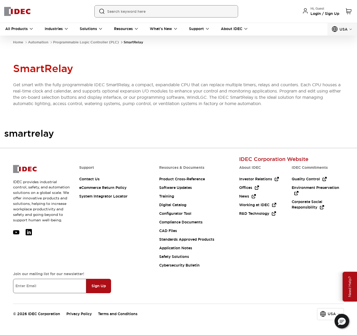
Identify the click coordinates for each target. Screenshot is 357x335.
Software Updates (175, 187)
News (244, 196)
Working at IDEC (254, 205)
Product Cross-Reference (182, 179)
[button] (342, 321)
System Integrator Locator (103, 196)
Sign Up (98, 286)
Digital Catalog (172, 205)
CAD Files (168, 230)
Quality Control (306, 179)
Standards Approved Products (186, 239)
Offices (245, 187)
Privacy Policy (79, 313)
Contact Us (89, 179)
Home (18, 42)
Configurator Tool (175, 213)
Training (166, 196)
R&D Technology (254, 213)
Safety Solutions (174, 256)
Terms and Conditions (117, 313)
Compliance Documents (181, 222)
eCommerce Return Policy (102, 187)
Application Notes (175, 248)
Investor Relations (255, 179)
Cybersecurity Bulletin (179, 265)
